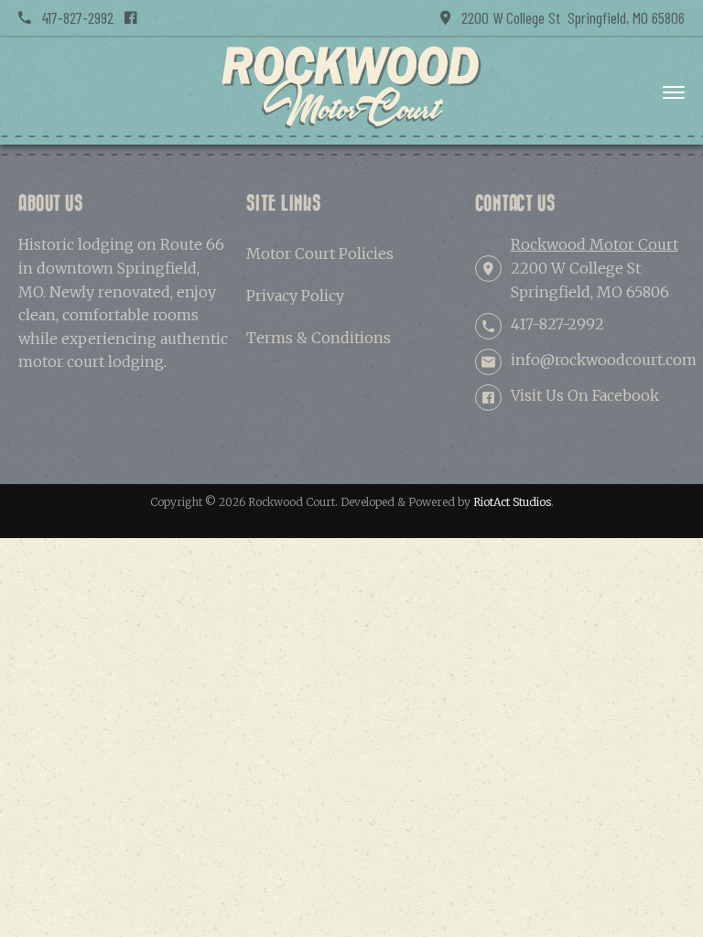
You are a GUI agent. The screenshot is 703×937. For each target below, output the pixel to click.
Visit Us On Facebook (585, 395)
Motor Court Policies (320, 253)
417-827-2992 (72, 17)
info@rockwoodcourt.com (604, 359)
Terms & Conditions (318, 337)
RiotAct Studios (512, 502)
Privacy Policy (295, 295)
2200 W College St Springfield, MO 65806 (567, 17)
